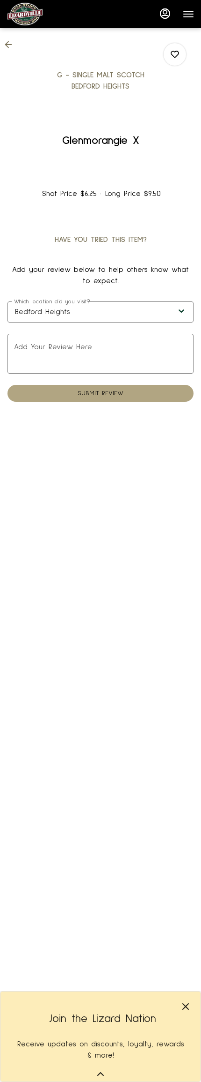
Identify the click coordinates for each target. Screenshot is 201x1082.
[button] (11, 44)
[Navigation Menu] (188, 14)
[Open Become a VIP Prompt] (100, 1074)
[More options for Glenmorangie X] (175, 54)
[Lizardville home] (49, 14)
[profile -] (165, 13)
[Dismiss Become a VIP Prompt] (185, 1006)
